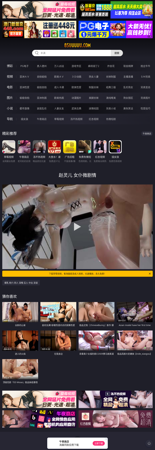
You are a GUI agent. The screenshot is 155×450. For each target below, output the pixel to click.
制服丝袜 (94, 87)
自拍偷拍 (42, 76)
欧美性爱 (76, 87)
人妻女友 (59, 108)
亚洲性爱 (24, 87)
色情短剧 (111, 119)
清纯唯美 (111, 98)
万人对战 (59, 66)
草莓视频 (59, 119)
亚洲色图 (42, 98)
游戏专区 (76, 66)
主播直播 (128, 76)
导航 (10, 119)
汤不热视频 (76, 119)
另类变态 (145, 87)
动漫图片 (76, 98)
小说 (10, 108)
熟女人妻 (94, 76)
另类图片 (145, 98)
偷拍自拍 (42, 87)
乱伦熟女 (128, 87)
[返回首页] (149, 443)
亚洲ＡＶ (24, 76)
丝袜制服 (111, 76)
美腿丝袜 (94, 98)
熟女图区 (128, 98)
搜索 (116, 53)
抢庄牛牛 (145, 66)
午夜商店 (42, 119)
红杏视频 (94, 119)
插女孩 (24, 119)
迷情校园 (94, 108)
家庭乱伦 (42, 108)
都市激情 (24, 108)
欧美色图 (59, 98)
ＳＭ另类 (145, 76)
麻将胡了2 (93, 66)
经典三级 (111, 87)
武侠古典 (76, 108)
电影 (10, 87)
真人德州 (42, 66)
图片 (10, 98)
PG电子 (24, 66)
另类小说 (111, 108)
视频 (10, 77)
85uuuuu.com (77, 45)
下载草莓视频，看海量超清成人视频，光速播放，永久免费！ (77, 273)
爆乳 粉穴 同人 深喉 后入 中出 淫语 (21, 282)
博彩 (10, 66)
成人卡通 (59, 87)
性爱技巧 (145, 108)
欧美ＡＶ (59, 76)
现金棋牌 (128, 66)
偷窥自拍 (24, 98)
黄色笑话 (128, 108)
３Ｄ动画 (76, 76)
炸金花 (111, 66)
